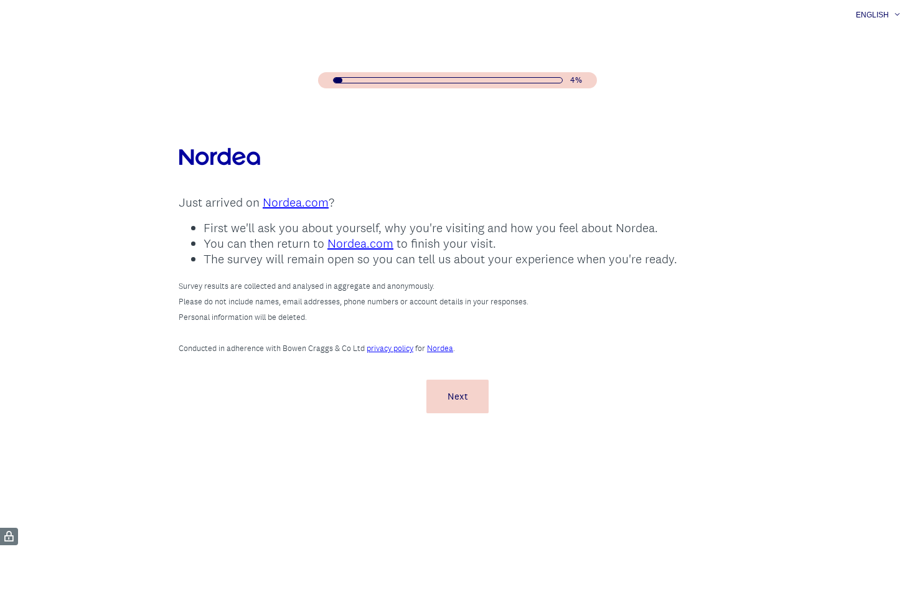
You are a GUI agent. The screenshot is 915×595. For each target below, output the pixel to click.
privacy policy (390, 348)
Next (458, 396)
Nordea (440, 348)
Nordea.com (296, 202)
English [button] (872, 15)
